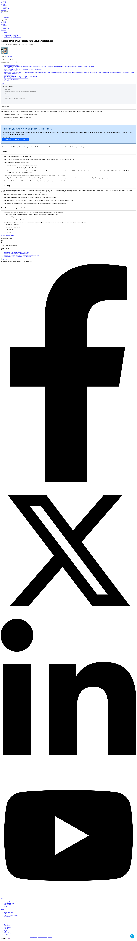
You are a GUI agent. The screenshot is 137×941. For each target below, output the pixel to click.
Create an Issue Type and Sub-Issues (14, 98)
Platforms (3, 898)
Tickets (7, 93)
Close (2, 938)
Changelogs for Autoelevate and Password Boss (16, 78)
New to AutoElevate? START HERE (13, 66)
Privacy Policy (33, 937)
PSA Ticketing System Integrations (12, 37)
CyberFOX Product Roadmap (11, 79)
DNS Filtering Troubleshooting (11, 73)
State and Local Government (11, 915)
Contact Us (6, 17)
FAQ (5, 931)
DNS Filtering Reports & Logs (126, 72)
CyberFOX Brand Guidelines (30, 76)
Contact (6, 928)
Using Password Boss (9, 69)
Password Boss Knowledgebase (12, 68)
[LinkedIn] (68, 774)
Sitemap (50, 937)
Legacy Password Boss (36, 69)
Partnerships (7, 925)
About (5, 922)
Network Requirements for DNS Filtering (44, 72)
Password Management (9, 903)
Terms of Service (42, 937)
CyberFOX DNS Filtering (10, 70)
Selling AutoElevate (89, 66)
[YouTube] (68, 895)
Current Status (7, 80)
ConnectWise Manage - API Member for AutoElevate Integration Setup (21, 255)
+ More (2, 83)
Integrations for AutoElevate (11, 35)
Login (5, 930)
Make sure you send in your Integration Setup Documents (20, 91)
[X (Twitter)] (68, 618)
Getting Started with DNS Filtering (12, 72)
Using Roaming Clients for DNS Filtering (108, 72)
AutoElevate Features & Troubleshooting (33, 66)
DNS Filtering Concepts (28, 72)
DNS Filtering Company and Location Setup (66, 72)
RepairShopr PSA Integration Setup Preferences (16, 253)
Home (5, 32)
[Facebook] (68, 481)
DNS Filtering (7, 904)
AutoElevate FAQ (78, 66)
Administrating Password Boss (22, 69)
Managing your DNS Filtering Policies (87, 72)
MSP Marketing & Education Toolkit (13, 76)
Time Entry (8, 96)
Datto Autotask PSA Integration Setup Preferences (16, 252)
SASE (5, 906)
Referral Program (8, 933)
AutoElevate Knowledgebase (11, 34)
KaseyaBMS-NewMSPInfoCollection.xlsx (15, 139)
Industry (2, 909)
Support (6, 934)
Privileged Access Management (12, 901)
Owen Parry (9, 56)
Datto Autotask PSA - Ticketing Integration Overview (17, 256)
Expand (8, 938)
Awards (6, 924)
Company (3, 919)
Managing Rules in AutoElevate (52, 66)
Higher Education (8, 912)
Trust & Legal (7, 927)
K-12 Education (8, 913)
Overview (7, 89)
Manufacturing (7, 916)
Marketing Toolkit (8, 75)
